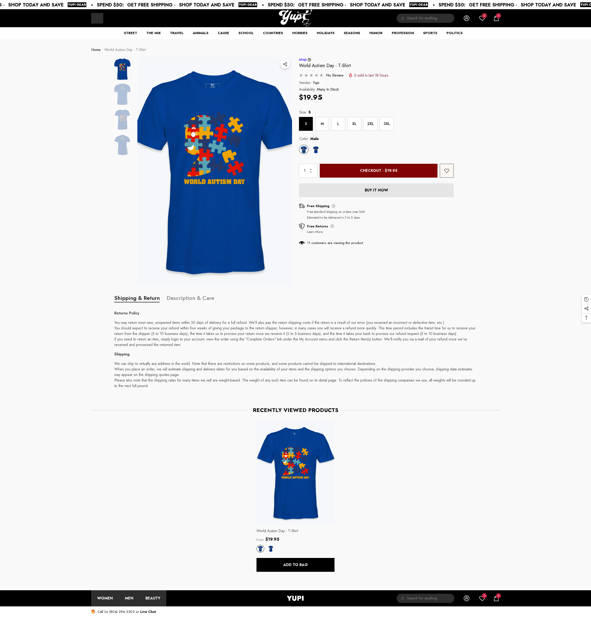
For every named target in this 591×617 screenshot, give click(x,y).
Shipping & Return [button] (137, 298)
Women (105, 598)
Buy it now (376, 190)
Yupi (316, 82)
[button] (496, 18)
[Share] (285, 64)
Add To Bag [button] (295, 564)
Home (96, 49)
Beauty (152, 598)
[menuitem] (97, 18)
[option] (214, 171)
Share (285, 64)
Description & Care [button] (190, 298)
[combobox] (430, 18)
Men (129, 598)
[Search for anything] (425, 18)
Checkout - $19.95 (378, 170)
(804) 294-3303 (122, 611)
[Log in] (466, 18)
